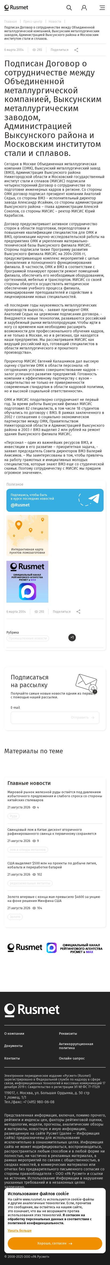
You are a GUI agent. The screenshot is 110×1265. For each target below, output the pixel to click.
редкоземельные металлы (30, 883)
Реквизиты (68, 1034)
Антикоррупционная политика (76, 1046)
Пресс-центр (33, 21)
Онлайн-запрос (72, 1058)
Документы (13, 1046)
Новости (55, 21)
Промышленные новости (28, 638)
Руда (13, 816)
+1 (72, 637)
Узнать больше (20, 1230)
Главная (11, 21)
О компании (14, 1034)
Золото (15, 917)
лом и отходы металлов (28, 850)
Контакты (12, 1058)
